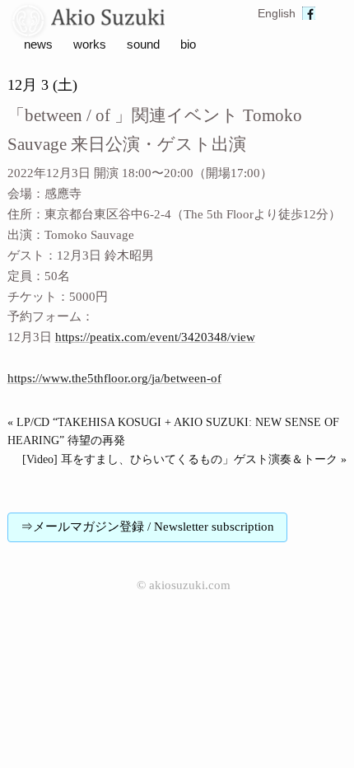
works (89, 44)
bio (188, 44)
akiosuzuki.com (190, 585)
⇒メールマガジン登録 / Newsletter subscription (147, 526)
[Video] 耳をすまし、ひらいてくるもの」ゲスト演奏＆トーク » (184, 459)
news (38, 44)
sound (143, 44)
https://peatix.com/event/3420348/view (155, 337)
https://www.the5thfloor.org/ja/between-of (114, 378)
